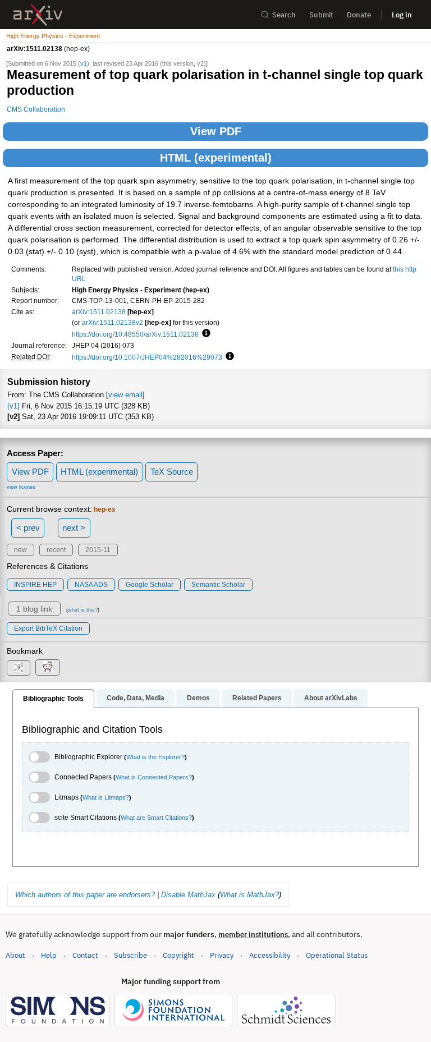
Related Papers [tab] (257, 698)
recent (56, 550)
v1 (83, 63)
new (20, 550)
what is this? (83, 610)
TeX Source (171, 471)
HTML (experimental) (216, 158)
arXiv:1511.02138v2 (112, 322)
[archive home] (37, 15)
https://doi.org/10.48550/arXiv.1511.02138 (135, 334)
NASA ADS (91, 585)
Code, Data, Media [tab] (135, 698)
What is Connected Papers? (154, 777)
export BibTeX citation (48, 628)
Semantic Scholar (218, 585)
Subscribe (130, 955)
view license (21, 487)
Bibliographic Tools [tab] (53, 699)
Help (49, 955)
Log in (402, 15)
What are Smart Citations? (156, 817)
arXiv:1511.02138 (99, 311)
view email (125, 395)
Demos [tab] (198, 698)
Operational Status (337, 955)
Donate (359, 15)
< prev (28, 528)
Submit (321, 15)
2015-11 (98, 550)
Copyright (178, 955)
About (15, 955)
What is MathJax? (249, 894)
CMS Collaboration (36, 109)
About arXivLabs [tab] (330, 698)
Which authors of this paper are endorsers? (85, 894)
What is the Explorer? (155, 757)
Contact (85, 955)
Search (284, 15)
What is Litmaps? (105, 797)
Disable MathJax (188, 894)
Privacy (221, 955)
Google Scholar (149, 585)
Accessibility (269, 955)
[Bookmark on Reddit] (47, 667)
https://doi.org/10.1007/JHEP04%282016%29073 (147, 357)
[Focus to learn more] (204, 334)
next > (73, 528)
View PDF (215, 131)
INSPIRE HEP (35, 585)
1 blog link (34, 608)
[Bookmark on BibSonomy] (18, 668)
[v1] (13, 406)
